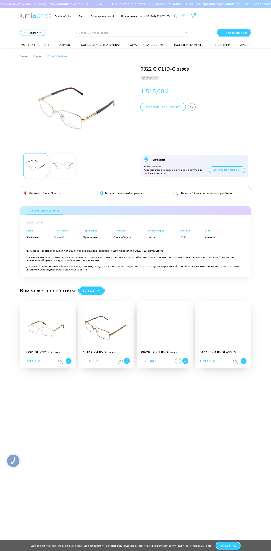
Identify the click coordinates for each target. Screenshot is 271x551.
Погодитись (228, 545)
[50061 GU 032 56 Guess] (48, 327)
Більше (88, 290)
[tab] (35, 165)
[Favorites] (184, 16)
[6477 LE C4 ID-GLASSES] (223, 327)
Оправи (65, 45)
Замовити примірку (227, 170)
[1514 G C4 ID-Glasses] (106, 327)
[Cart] (193, 16)
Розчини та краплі (190, 45)
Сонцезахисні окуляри (100, 45)
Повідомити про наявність (163, 107)
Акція (245, 45)
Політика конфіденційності (194, 545)
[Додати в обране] (192, 107)
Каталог (33, 32)
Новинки (222, 45)
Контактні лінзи (35, 45)
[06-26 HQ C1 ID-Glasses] (164, 327)
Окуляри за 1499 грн (147, 45)
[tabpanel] (76, 108)
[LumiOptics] (35, 16)
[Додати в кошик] (69, 361)
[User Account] (175, 16)
